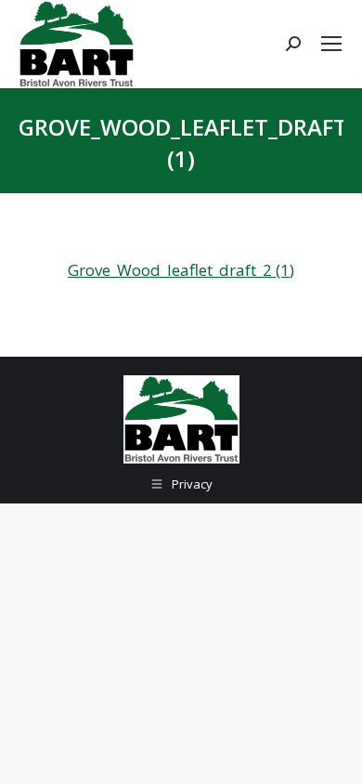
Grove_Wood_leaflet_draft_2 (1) (181, 270)
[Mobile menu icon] (331, 44)
